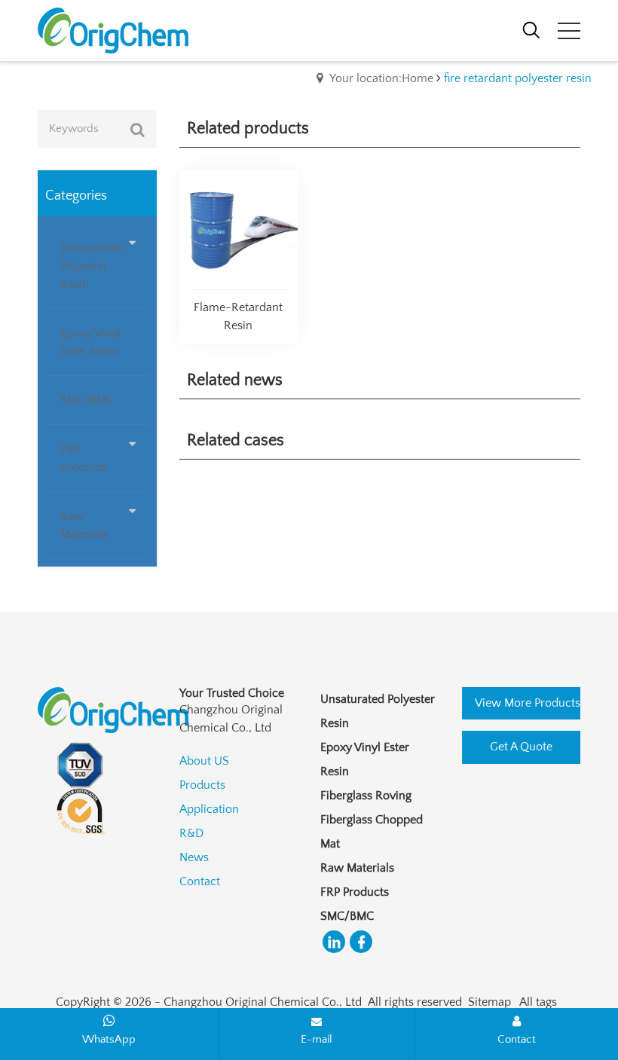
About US (204, 761)
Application (209, 809)
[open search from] (531, 28)
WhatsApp (109, 1039)
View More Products (527, 703)
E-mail (316, 1039)
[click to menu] (569, 31)
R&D (191, 833)
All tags (538, 1002)
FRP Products (354, 892)
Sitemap (489, 1002)
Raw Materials (357, 868)
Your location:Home (381, 78)
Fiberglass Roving (365, 795)
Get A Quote (521, 746)
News (194, 857)
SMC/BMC (347, 916)
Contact (199, 881)
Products (202, 785)
